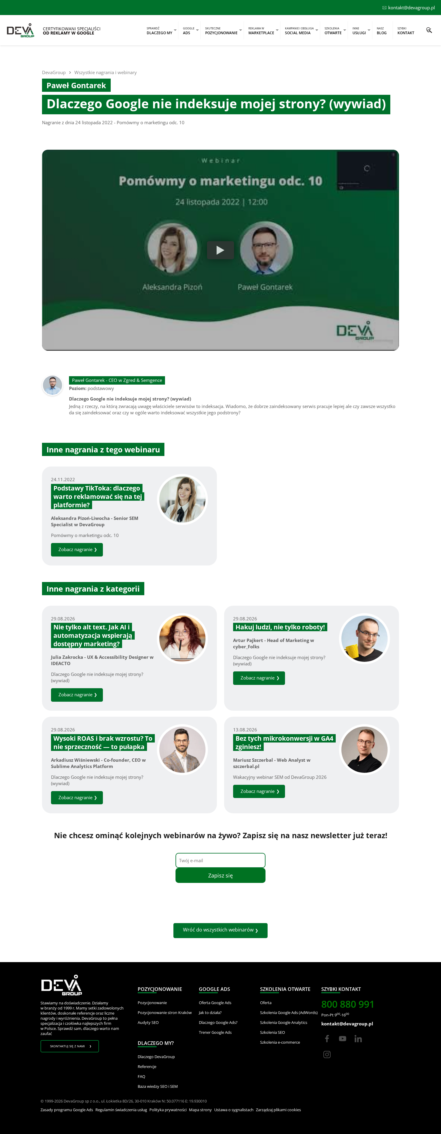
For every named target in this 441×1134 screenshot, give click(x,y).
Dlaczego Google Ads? (218, 1022)
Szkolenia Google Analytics (283, 1022)
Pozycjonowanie (152, 1002)
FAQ (141, 1076)
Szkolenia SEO (272, 1032)
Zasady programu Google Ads (66, 1109)
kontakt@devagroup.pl (411, 7)
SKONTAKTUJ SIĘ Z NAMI (67, 1046)
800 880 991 (348, 1004)
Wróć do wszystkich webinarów (218, 929)
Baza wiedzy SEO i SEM (158, 1086)
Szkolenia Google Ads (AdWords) (289, 1012)
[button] (429, 30)
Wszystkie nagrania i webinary (105, 72)
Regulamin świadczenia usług (121, 1109)
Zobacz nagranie (75, 549)
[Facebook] (327, 1044)
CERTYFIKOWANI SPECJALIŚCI (71, 31)
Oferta (266, 1002)
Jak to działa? (210, 1012)
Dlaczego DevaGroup (156, 1056)
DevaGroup (54, 72)
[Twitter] (342, 1044)
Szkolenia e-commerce (280, 1042)
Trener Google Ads (215, 1032)
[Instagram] (327, 1060)
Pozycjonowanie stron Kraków (165, 1012)
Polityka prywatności (168, 1109)
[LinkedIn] (358, 1044)
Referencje (147, 1066)
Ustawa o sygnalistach (234, 1109)
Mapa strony (200, 1109)
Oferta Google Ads (215, 1002)
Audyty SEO (148, 1022)
